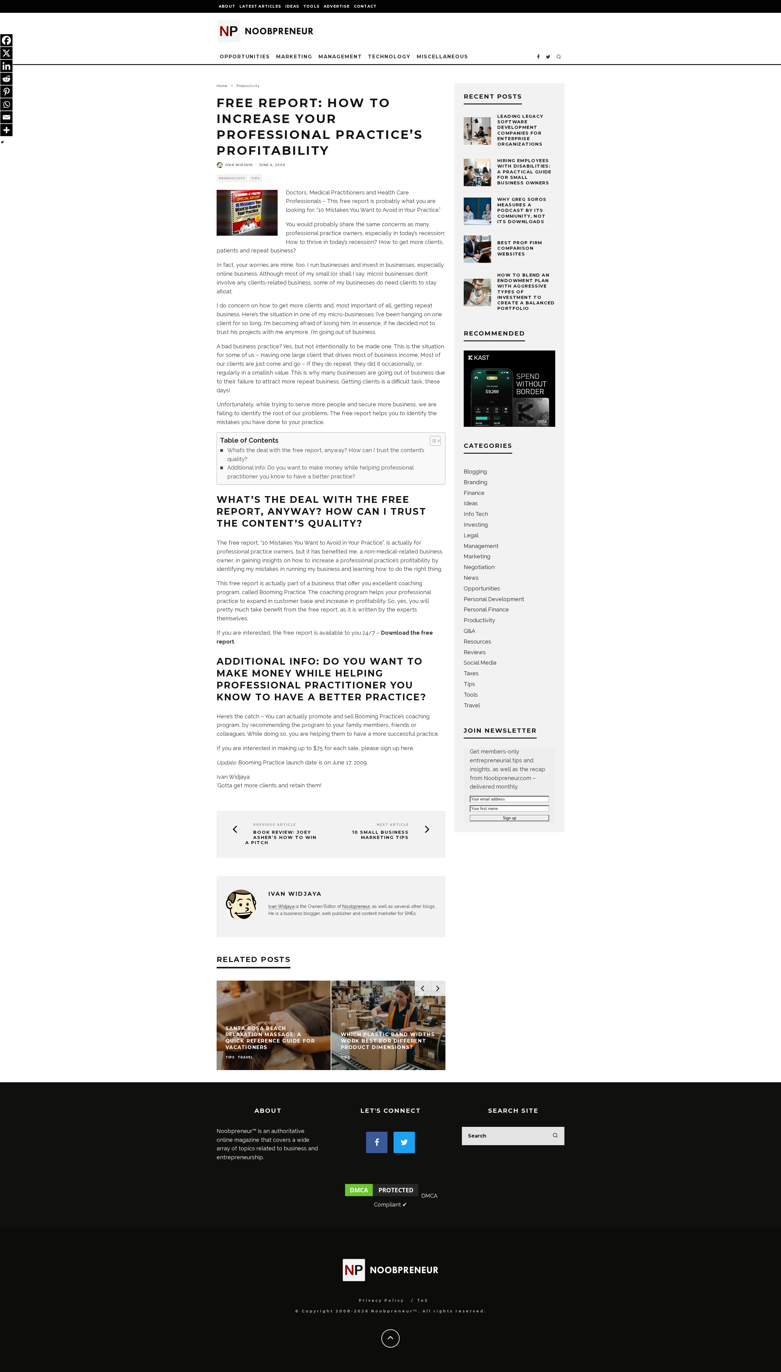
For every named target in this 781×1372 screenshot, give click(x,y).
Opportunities (245, 57)
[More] (6, 130)
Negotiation (479, 567)
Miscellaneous (442, 57)
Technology (389, 57)
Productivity (232, 178)
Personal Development (494, 599)
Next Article (393, 825)
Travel (472, 705)
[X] (6, 53)
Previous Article (274, 825)
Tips (255, 178)
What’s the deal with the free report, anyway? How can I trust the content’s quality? (325, 454)
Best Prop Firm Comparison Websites (519, 248)
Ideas (292, 6)
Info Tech (476, 514)
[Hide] (2, 142)
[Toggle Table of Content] (432, 441)
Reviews (475, 652)
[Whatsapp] (6, 104)
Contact (365, 6)
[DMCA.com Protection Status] (382, 1195)
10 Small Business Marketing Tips (380, 835)
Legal (471, 535)
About (227, 6)
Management (340, 57)
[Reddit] (6, 78)
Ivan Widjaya (239, 165)
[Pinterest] (6, 91)
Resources (477, 641)
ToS (422, 1300)
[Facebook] (6, 40)
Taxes (471, 673)
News (471, 578)
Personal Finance (486, 609)
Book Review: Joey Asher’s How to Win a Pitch (281, 837)
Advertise (337, 6)
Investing (476, 524)
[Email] (6, 117)
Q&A (469, 631)
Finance (474, 493)
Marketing (294, 57)
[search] (555, 1136)
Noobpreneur (356, 906)
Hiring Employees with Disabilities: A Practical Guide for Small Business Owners (524, 172)
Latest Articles (260, 6)
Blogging (475, 471)
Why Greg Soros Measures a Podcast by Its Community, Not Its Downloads (522, 210)
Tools (311, 6)
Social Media (480, 662)
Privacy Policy (381, 1300)
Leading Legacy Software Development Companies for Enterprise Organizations (520, 130)
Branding (475, 482)
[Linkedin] (6, 66)
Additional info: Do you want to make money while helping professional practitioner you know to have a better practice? (320, 472)
